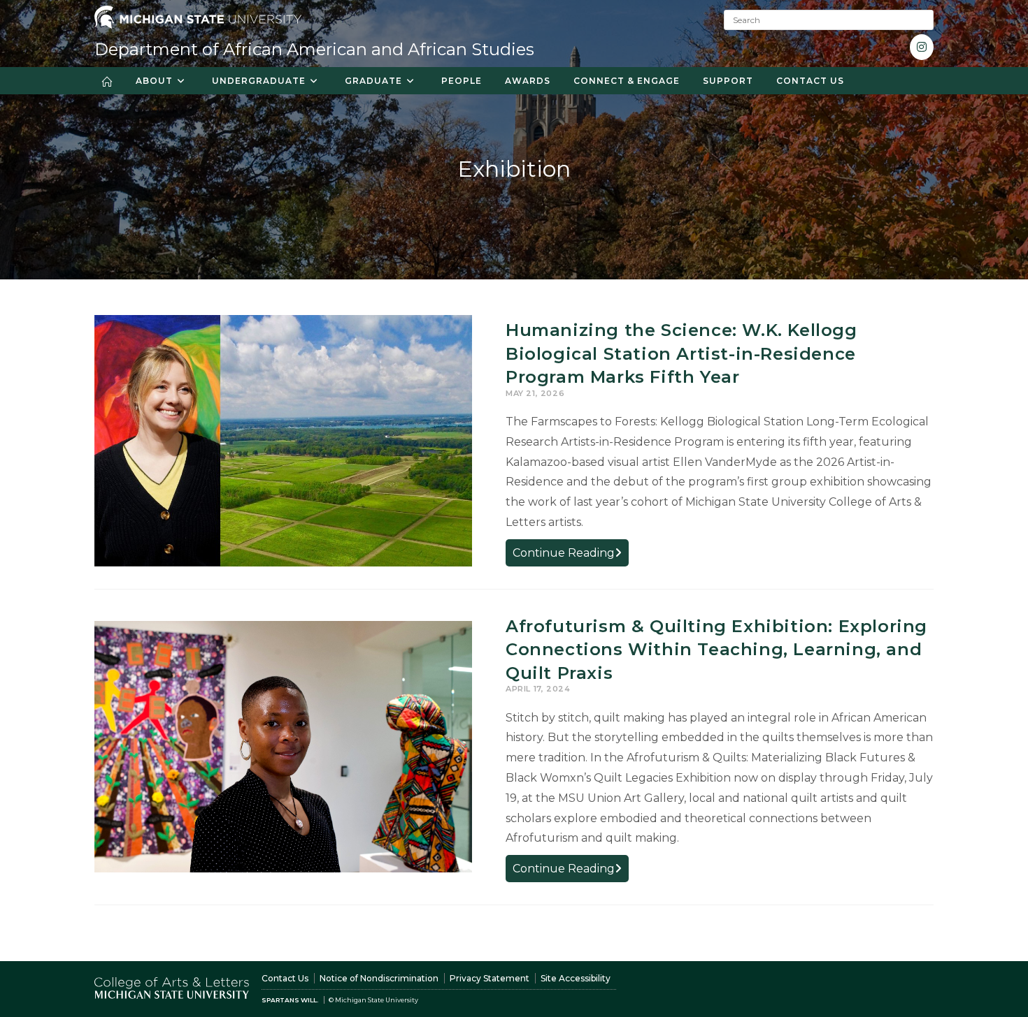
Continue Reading (571, 555)
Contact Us (285, 978)
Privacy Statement (489, 978)
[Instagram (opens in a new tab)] (922, 47)
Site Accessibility (576, 978)
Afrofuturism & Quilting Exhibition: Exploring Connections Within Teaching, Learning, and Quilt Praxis (716, 649)
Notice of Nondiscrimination (379, 978)
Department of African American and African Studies (314, 49)
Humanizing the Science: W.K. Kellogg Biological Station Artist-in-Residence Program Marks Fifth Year (681, 353)
